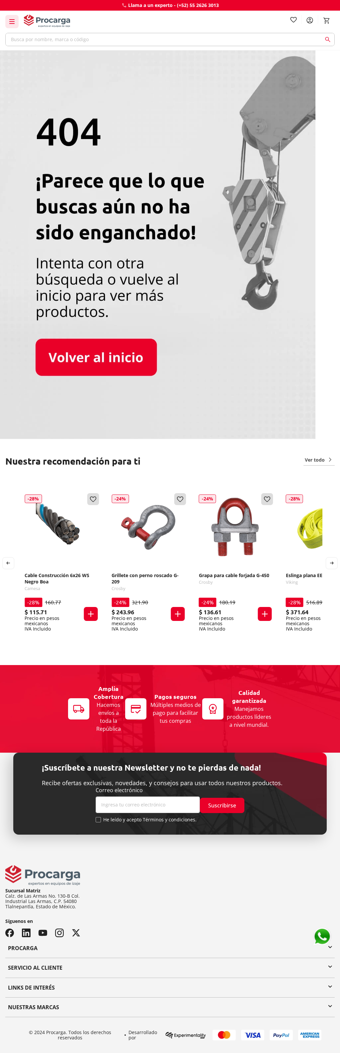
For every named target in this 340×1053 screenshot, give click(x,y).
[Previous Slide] (8, 563)
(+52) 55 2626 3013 (198, 5)
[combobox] (170, 39)
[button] (91, 614)
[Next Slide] (332, 563)
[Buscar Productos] (329, 39)
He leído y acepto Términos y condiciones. (150, 819)
